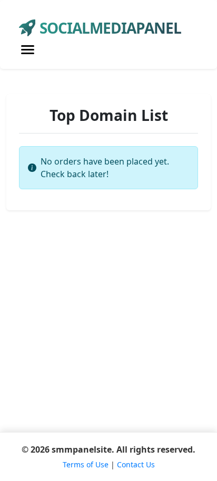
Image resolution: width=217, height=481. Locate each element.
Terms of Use (85, 464)
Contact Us (136, 464)
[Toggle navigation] (27, 49)
